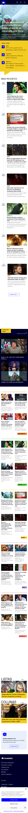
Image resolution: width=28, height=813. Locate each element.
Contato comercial (6, 774)
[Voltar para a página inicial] (3, 3)
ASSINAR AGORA (14, 746)
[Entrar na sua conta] (20, 2)
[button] (26, 789)
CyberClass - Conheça (7, 784)
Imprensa (3, 772)
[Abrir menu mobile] (24, 2)
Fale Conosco (4, 769)
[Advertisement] (14, 312)
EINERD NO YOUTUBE (21, 333)
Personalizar (14, 808)
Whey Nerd (4, 786)
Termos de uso (5, 767)
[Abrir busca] (17, 2)
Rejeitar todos (14, 804)
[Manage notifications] (25, 807)
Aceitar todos (14, 800)
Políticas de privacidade (18, 811)
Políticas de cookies (8, 811)
